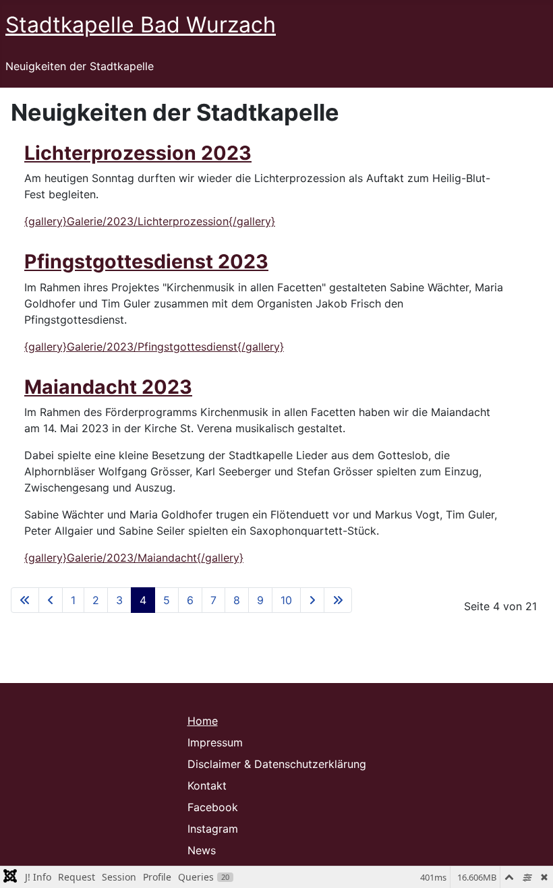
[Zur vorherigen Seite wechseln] (50, 600)
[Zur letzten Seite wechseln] (338, 600)
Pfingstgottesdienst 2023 (146, 261)
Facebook (212, 807)
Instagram (212, 828)
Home (202, 721)
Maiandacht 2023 (108, 386)
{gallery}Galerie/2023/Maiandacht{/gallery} (133, 557)
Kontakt (207, 785)
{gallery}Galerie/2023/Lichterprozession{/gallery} (149, 221)
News (201, 850)
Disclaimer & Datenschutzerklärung (276, 764)
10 (286, 600)
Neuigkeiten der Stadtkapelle (79, 66)
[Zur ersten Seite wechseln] (25, 600)
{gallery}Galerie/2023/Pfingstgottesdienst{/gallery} (154, 346)
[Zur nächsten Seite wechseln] (312, 600)
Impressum (215, 742)
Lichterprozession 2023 (138, 153)
